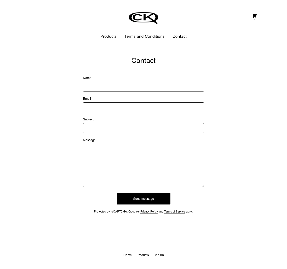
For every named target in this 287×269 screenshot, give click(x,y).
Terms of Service (174, 211)
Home (127, 255)
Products (108, 36)
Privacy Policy (149, 211)
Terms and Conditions (144, 36)
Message (89, 140)
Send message (143, 198)
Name (87, 77)
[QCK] (143, 18)
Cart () (158, 255)
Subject (88, 119)
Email (87, 98)
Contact (179, 36)
